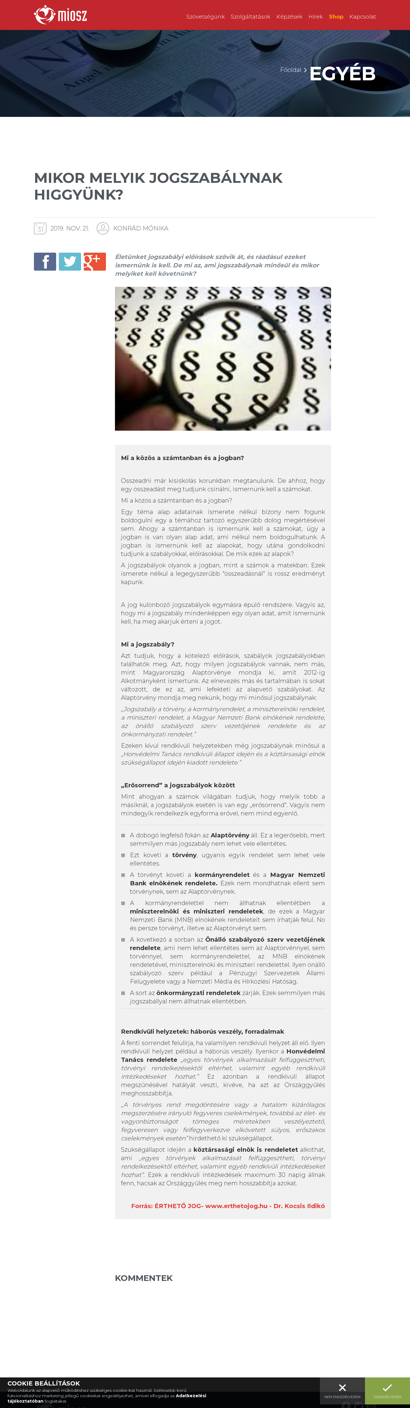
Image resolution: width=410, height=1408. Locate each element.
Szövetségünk (205, 16)
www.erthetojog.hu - (239, 1206)
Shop (336, 16)
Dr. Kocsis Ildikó (299, 1206)
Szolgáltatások (250, 16)
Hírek (316, 16)
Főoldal (290, 69)
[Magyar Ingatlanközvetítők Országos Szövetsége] (60, 14)
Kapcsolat (362, 16)
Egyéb (342, 73)
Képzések (289, 16)
